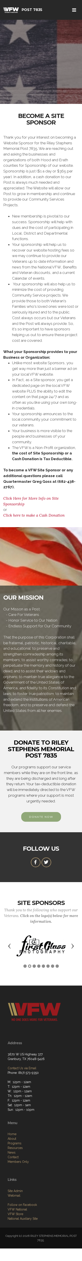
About (12, 1138)
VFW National (17, 1209)
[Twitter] (46, 862)
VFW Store (15, 1214)
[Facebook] (35, 862)
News (12, 1152)
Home (12, 1134)
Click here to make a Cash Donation (34, 515)
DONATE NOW (41, 816)
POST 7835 (32, 10)
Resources (15, 1148)
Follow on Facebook (22, 1205)
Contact (13, 1157)
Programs (14, 1143)
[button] (9, 945)
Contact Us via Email (22, 1068)
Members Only (18, 1161)
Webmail (14, 1195)
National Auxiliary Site (23, 1218)
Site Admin (15, 1191)
